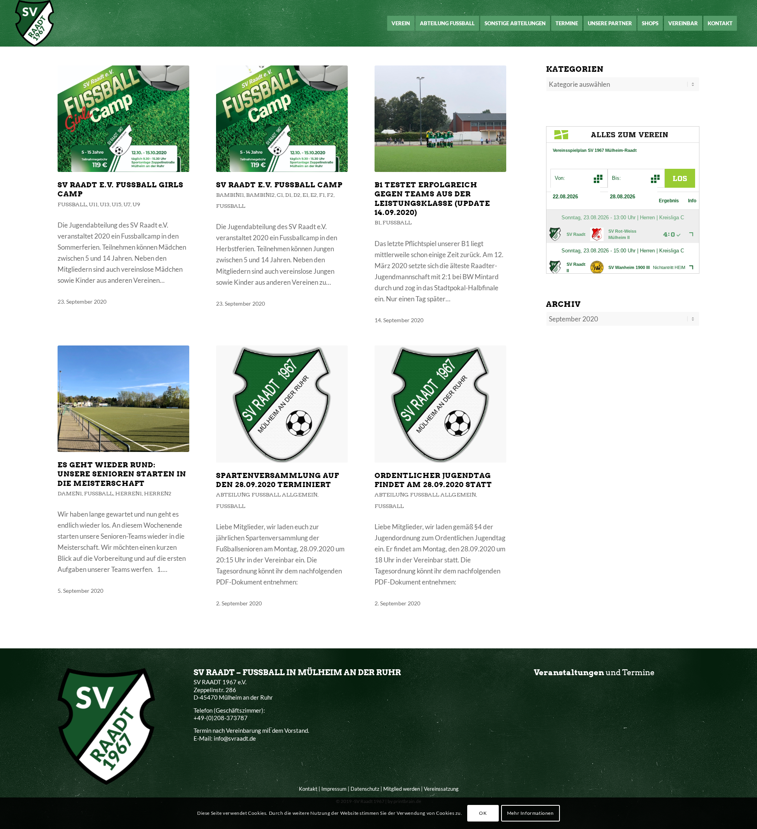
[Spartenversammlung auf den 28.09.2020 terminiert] (282, 404)
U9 (136, 204)
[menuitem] (401, 23)
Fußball (72, 204)
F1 (322, 195)
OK (483, 813)
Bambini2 (260, 195)
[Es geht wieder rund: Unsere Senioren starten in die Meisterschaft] (123, 398)
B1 (377, 222)
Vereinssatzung (441, 789)
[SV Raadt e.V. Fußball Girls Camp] (123, 118)
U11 (93, 204)
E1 (305, 195)
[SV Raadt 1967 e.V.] (34, 23)
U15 (116, 204)
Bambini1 (230, 195)
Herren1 (128, 493)
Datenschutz (365, 789)
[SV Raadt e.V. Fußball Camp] (282, 118)
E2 (313, 195)
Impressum (334, 789)
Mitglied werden (401, 789)
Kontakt (308, 789)
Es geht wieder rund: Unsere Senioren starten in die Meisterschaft (122, 474)
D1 (288, 195)
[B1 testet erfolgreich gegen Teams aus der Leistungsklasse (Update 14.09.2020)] (440, 118)
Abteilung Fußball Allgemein (266, 494)
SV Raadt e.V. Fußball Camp (279, 185)
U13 (105, 204)
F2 (330, 195)
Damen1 (70, 493)
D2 (296, 195)
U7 (127, 204)
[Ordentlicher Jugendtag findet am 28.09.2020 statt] (440, 404)
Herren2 (158, 493)
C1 (280, 195)
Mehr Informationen (530, 813)
